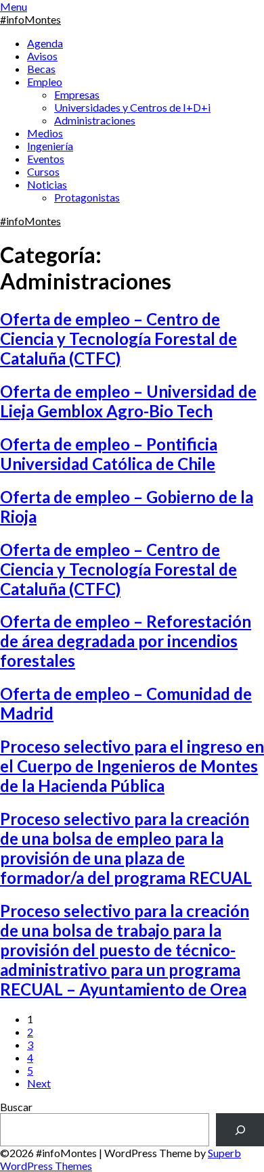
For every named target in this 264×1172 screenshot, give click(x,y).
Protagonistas (87, 197)
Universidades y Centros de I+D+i (132, 107)
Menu (13, 6)
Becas (41, 68)
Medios (45, 132)
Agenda (45, 43)
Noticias (47, 184)
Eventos (45, 158)
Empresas (77, 94)
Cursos (43, 171)
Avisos (42, 55)
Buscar (16, 1106)
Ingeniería (50, 145)
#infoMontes (30, 19)
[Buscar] (240, 1129)
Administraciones (94, 120)
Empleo (44, 81)
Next (39, 1083)
